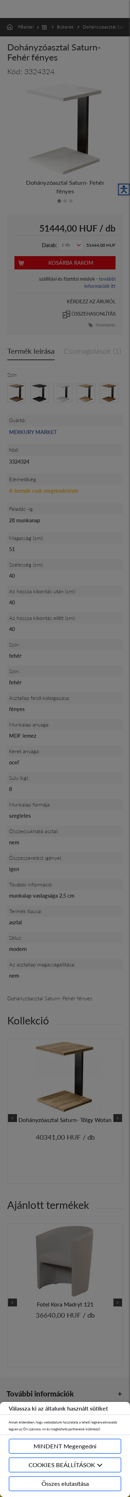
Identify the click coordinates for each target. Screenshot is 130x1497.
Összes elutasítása (65, 1483)
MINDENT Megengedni (65, 1446)
